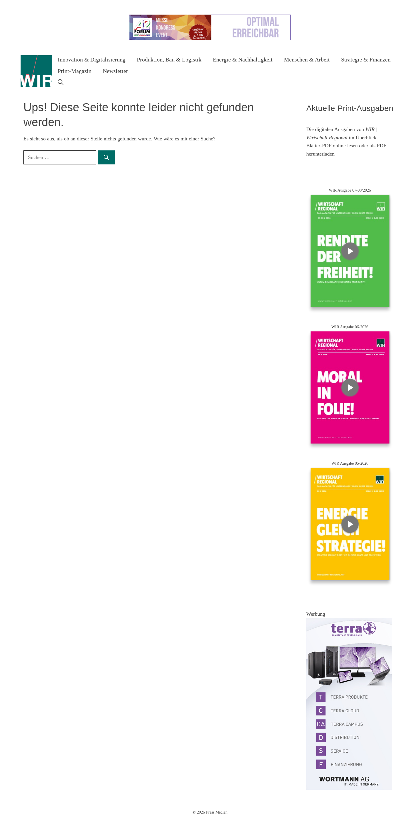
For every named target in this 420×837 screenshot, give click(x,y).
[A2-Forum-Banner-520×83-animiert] (210, 39)
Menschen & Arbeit (307, 59)
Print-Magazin (74, 71)
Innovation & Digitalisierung (91, 59)
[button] (60, 82)
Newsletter (115, 71)
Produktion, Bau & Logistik (169, 59)
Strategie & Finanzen (366, 59)
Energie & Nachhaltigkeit (243, 59)
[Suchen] (106, 157)
